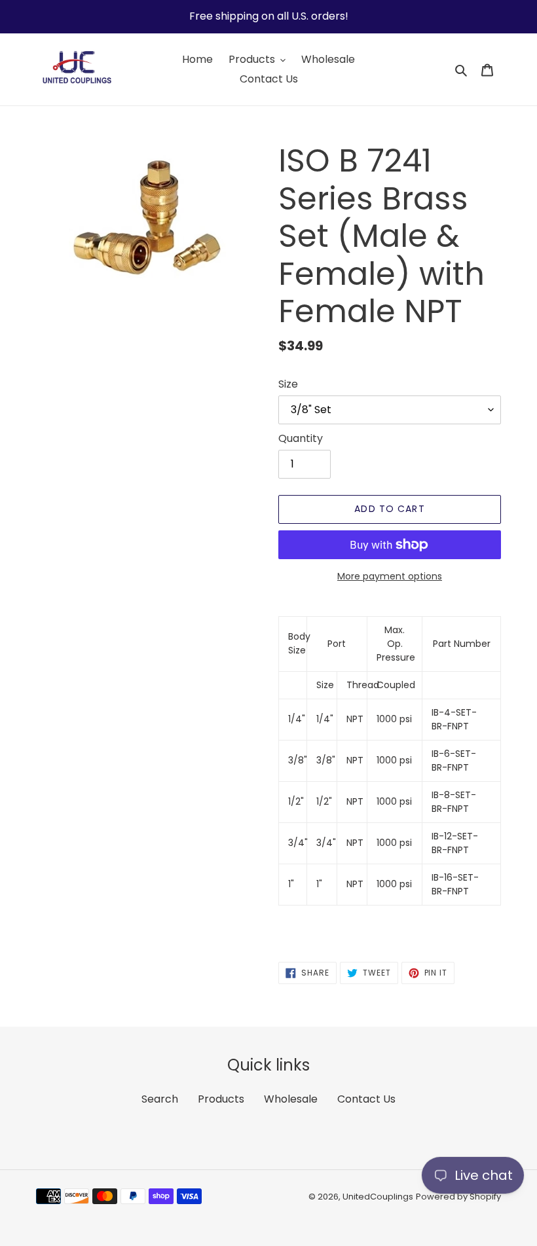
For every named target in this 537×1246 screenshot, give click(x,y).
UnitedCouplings (378, 1196)
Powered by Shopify (458, 1196)
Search (159, 1099)
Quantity (300, 438)
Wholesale (291, 1099)
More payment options (389, 576)
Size (288, 384)
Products (221, 1099)
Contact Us (366, 1099)
